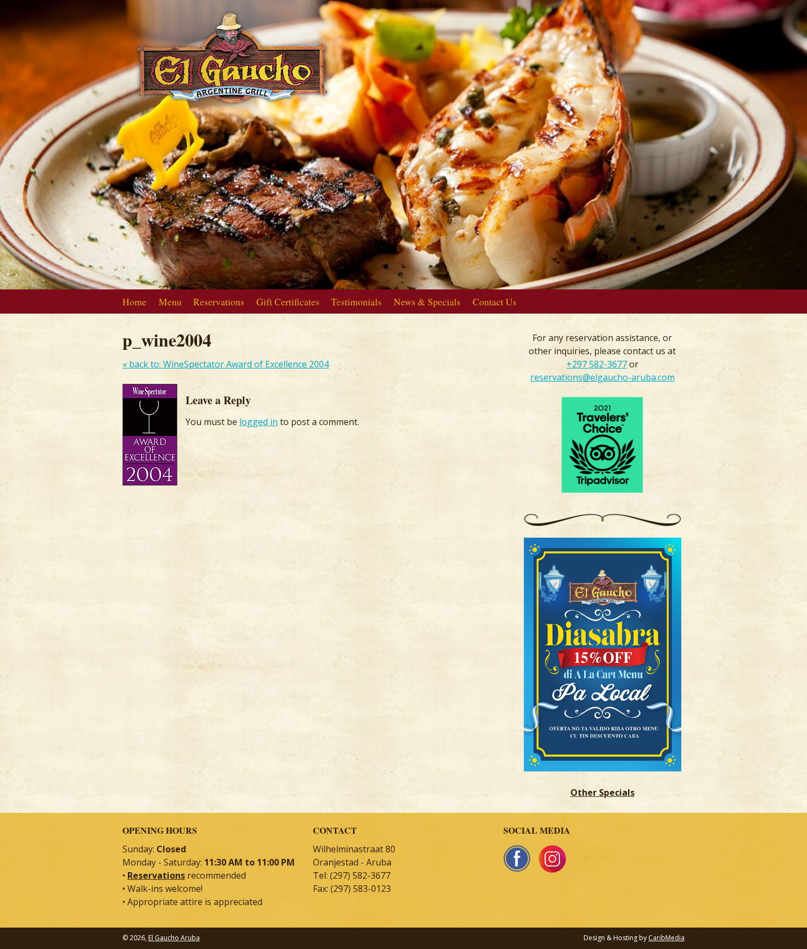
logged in (258, 422)
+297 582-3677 (597, 364)
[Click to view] (608, 779)
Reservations (218, 301)
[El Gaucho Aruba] (232, 99)
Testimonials (356, 301)
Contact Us (495, 301)
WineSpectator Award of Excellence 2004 (225, 364)
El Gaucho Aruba (174, 937)
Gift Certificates (288, 301)
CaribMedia (666, 937)
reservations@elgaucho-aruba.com (602, 377)
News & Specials (427, 301)
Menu (170, 301)
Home (134, 301)
